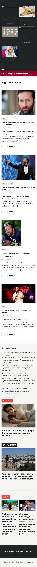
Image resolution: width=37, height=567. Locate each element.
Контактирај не (8, 551)
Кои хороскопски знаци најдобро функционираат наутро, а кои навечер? (18, 433)
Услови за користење (18, 554)
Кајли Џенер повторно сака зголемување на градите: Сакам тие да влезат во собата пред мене (18, 383)
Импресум (19, 551)
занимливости (9, 445)
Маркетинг (29, 551)
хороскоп (7, 401)
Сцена (4, 118)
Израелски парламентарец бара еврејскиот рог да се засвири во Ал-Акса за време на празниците (18, 360)
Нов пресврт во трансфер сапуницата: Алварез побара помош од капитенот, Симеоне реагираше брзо (16, 391)
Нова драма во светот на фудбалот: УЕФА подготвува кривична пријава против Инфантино (17, 367)
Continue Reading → (10, 146)
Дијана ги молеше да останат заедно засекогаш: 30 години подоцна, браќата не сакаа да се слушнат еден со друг (27, 524)
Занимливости (7, 183)
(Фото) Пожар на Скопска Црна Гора (15, 378)
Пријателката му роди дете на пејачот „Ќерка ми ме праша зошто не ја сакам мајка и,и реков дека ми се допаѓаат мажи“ (10, 524)
